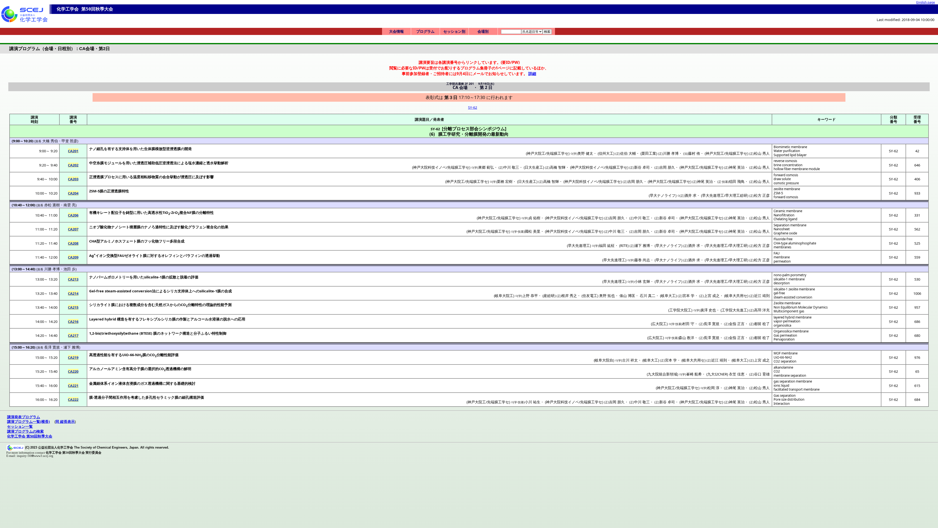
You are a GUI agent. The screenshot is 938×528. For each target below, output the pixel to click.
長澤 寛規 (711, 323)
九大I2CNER (717, 374)
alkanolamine (783, 367)
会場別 (483, 31)
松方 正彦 (762, 195)
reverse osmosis (785, 161)
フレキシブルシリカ (155, 319)
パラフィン (192, 255)
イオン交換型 (106, 255)
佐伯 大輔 (628, 153)
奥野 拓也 (607, 295)
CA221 (73, 385)
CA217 (73, 335)
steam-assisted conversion (793, 297)
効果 (224, 226)
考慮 (134, 397)
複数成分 (136, 304)
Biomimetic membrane (790, 147)
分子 (197, 333)
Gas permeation (785, 335)
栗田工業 (648, 153)
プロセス (111, 176)
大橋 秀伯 (50, 140)
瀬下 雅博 (642, 245)
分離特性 (206, 212)
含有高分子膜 (133, 368)
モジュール (113, 162)
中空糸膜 (96, 162)
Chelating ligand (785, 219)
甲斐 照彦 (69, 140)
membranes (782, 247)
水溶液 (214, 319)
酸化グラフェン (193, 226)
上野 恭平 (530, 295)
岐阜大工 (668, 295)
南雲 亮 (69, 204)
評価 (194, 277)
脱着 (183, 277)
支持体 (123, 148)
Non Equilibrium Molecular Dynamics (801, 307)
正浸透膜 (96, 176)
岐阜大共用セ (736, 295)
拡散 (172, 277)
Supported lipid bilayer (790, 155)
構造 (120, 319)
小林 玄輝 (642, 281)
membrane (782, 257)
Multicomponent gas (789, 311)
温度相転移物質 (146, 176)
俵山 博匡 (627, 295)
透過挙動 (212, 255)
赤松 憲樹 (52, 204)
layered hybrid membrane (792, 317)
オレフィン (170, 255)
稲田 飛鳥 (737, 181)
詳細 (532, 73)
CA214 (73, 293)
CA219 (73, 357)
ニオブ (94, 226)
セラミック (165, 397)
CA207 (73, 229)
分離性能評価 (168, 354)
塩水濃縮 (195, 162)
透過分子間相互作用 (110, 397)
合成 (228, 290)
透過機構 (173, 368)
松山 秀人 (762, 153)
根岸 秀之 (569, 295)
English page (925, 2)
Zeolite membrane (787, 303)
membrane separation (790, 375)
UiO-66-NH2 (783, 357)
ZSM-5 (778, 193)
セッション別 (454, 31)
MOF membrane (786, 353)
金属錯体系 (98, 383)
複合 (183, 212)
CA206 (73, 215)
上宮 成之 (712, 295)
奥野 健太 (585, 153)
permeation (782, 261)
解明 (187, 368)
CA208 (73, 243)
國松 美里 (532, 231)
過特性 (160, 226)
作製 (183, 319)
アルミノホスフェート (118, 241)
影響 (210, 176)
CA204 (73, 193)
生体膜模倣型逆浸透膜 (162, 148)
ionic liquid (781, 385)
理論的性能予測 (219, 304)
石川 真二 (647, 295)
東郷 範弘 (486, 167)
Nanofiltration (784, 215)
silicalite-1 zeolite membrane (794, 289)
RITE (624, 245)
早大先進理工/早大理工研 (726, 245)
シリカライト (100, 304)
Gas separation (785, 395)
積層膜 (134, 226)
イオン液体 (116, 383)
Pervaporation (784, 339)
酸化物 (105, 226)
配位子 (116, 212)
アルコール (199, 319)
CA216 (73, 321)
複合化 (211, 226)
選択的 (153, 368)
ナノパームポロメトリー (109, 277)
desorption (782, 283)
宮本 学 (688, 295)
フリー (164, 241)
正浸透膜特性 (118, 190)
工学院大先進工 (734, 310)
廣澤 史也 (708, 310)
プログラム (425, 31)
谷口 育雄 (762, 374)
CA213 (73, 279)
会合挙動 (169, 176)
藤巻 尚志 (642, 259)
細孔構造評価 (193, 397)
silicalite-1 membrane (789, 279)
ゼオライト (134, 255)
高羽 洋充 (762, 310)
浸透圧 (186, 176)
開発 (188, 148)
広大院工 (659, 323)
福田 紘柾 (607, 245)
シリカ (172, 290)
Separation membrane (790, 225)
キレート (103, 212)
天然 (158, 304)
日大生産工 (534, 167)
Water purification (787, 151)
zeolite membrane (787, 189)
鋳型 (129, 212)
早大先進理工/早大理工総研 (724, 195)
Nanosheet (782, 229)
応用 (241, 319)
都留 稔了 (762, 323)
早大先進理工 (579, 245)
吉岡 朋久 (667, 167)
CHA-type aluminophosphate (795, 243)
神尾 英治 (737, 167)
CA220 (73, 371)
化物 (155, 241)
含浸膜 (131, 383)
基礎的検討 (186, 383)
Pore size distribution (789, 399)
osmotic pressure (786, 183)
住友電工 (590, 295)
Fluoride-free (783, 239)
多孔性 (150, 397)
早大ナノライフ (662, 195)
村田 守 (688, 323)
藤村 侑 (694, 153)
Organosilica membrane (791, 331)
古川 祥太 (630, 360)
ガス (166, 304)
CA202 (73, 165)
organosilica (782, 325)
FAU (777, 253)
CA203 (73, 178)
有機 (92, 212)
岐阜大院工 (504, 295)
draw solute (782, 179)
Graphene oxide (785, 233)
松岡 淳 (713, 387)
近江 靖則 (762, 295)
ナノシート (120, 226)
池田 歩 (69, 268)
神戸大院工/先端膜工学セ (547, 153)
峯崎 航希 (694, 374)
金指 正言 (737, 323)
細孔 (100, 148)
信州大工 (606, 153)
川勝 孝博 (671, 153)
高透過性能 (98, 354)
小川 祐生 (532, 401)
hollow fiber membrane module (797, 169)
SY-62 (472, 107)
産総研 (549, 295)
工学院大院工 (680, 310)
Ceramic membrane (788, 211)
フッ (147, 241)
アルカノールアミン (105, 368)
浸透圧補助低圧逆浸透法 (157, 162)
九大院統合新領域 (662, 374)
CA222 (73, 399)
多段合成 (177, 241)
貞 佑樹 (534, 217)
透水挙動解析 (217, 162)
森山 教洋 (686, 337)
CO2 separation (785, 361)
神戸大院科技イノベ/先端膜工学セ (441, 167)
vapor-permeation (787, 321)
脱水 (227, 319)
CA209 (73, 257)
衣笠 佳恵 (737, 374)
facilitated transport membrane (797, 389)
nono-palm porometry (790, 275)
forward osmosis (786, 175)
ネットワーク (171, 333)
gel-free (779, 293)
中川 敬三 (511, 167)
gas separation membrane (793, 381)
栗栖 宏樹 (504, 181)
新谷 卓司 (642, 167)
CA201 (73, 150)
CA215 (73, 307)
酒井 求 (690, 195)
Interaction (782, 403)
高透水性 (155, 212)
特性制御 (219, 333)
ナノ (92, 148)
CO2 (777, 371)
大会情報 (396, 31)
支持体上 (185, 290)
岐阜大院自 (604, 360)
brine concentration (788, 165)
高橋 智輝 (557, 167)
